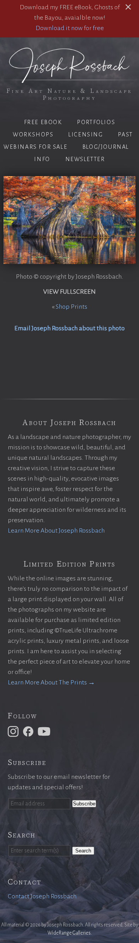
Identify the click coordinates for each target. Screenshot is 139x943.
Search (83, 851)
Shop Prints (71, 306)
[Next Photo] (137, 220)
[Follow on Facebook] (29, 731)
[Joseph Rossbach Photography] (69, 78)
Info (42, 159)
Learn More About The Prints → (51, 682)
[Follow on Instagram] (14, 731)
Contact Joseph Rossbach (42, 896)
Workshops (33, 134)
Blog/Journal (105, 147)
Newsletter (85, 159)
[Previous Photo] (1, 220)
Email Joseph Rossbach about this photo (69, 328)
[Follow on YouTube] (45, 731)
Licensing (85, 134)
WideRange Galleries (69, 933)
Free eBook (43, 122)
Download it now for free (70, 28)
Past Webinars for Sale (68, 140)
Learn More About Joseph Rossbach (56, 530)
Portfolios (96, 122)
